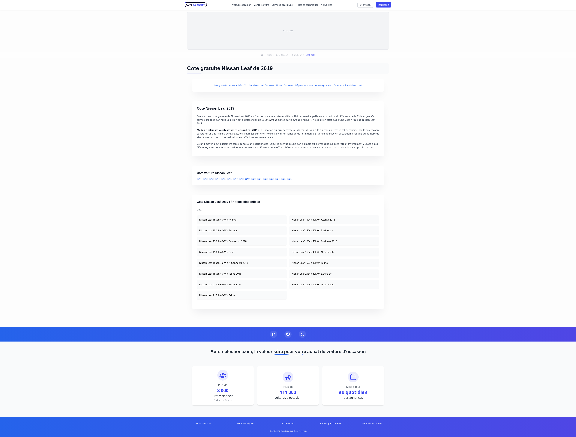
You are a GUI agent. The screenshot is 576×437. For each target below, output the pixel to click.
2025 (283, 179)
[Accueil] (262, 55)
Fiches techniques (308, 4)
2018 (241, 179)
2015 (223, 179)
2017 (235, 179)
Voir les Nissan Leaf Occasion (259, 85)
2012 (205, 179)
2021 (259, 179)
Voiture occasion (241, 4)
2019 (247, 179)
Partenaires (288, 423)
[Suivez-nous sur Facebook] (288, 334)
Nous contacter (204, 423)
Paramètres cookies (372, 423)
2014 (217, 179)
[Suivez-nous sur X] (302, 334)
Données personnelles (330, 423)
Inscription (383, 4)
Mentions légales (246, 423)
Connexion (365, 4)
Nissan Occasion (284, 85)
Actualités (326, 4)
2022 (265, 179)
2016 (229, 179)
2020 (253, 179)
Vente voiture (261, 4)
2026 (289, 179)
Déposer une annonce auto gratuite (313, 85)
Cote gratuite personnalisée (228, 85)
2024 (277, 179)
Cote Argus (270, 119)
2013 (211, 179)
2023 (271, 179)
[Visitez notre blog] (273, 334)
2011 (199, 179)
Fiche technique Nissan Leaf (348, 85)
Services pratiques (282, 4)
